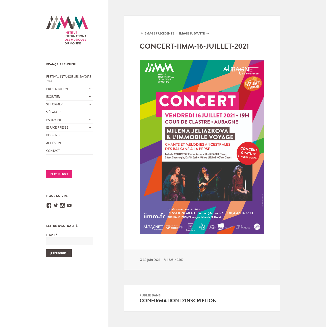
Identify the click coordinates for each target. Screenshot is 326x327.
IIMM (67, 31)
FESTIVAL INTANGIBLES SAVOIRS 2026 (68, 78)
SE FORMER (54, 104)
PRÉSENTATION (57, 89)
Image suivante (192, 33)
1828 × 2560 (175, 260)
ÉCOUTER (53, 96)
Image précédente (159, 33)
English (70, 64)
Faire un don (59, 174)
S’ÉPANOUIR (54, 112)
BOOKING (53, 135)
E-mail (52, 235)
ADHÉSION (53, 143)
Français (53, 64)
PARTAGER (53, 120)
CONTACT (53, 151)
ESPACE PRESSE (57, 127)
